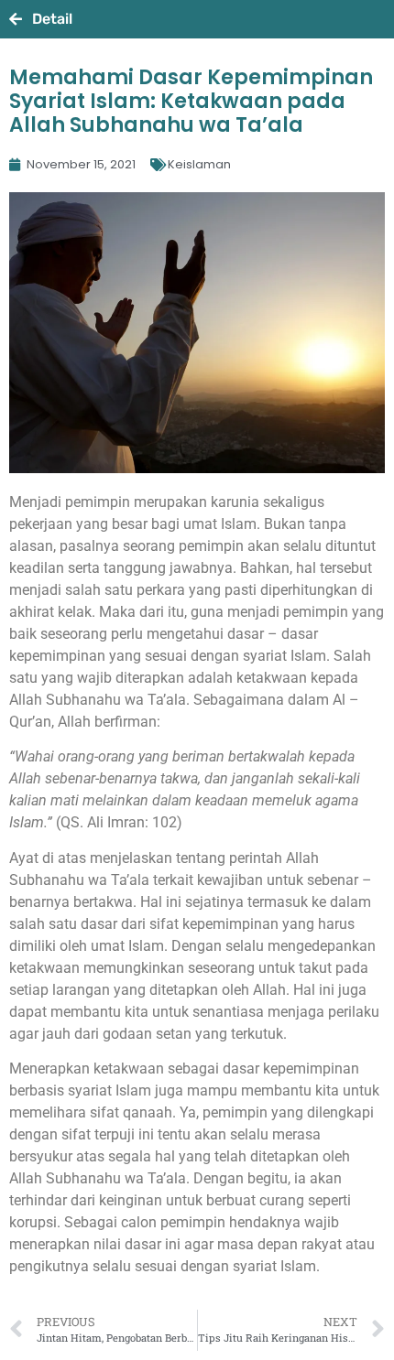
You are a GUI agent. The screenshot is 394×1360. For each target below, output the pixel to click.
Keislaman (199, 164)
